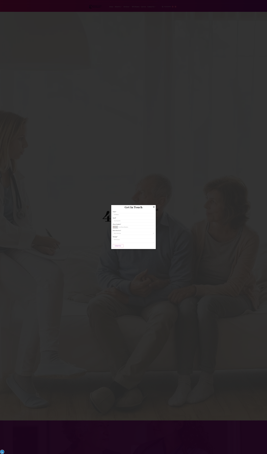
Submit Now (118, 246)
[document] (133, 227)
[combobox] (115, 227)
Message (115, 237)
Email (114, 218)
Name (114, 211)
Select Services (117, 230)
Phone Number (117, 224)
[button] (153, 207)
